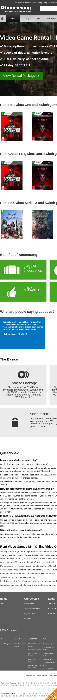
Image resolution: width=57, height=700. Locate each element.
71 (30, 685)
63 (11, 685)
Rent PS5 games (6, 644)
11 (34, 683)
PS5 (38, 19)
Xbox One (32, 639)
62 (9, 685)
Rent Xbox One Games (33, 660)
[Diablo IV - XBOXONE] (42, 126)
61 (7, 685)
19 (52, 683)
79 (49, 685)
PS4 (31, 558)
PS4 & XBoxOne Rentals (48, 648)
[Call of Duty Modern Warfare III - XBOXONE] (12, 126)
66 (18, 685)
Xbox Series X (40, 558)
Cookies (51, 613)
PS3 (12, 523)
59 (2, 685)
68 (23, 685)
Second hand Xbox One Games (35, 666)
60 (4, 685)
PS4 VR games (48, 669)
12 (36, 683)
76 (42, 685)
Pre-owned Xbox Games (34, 654)
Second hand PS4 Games (49, 664)
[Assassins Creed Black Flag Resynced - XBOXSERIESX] (12, 224)
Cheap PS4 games (49, 644)
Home (2, 603)
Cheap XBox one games (34, 645)
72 (32, 685)
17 (48, 683)
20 (55, 683)
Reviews (27, 618)
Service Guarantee (32, 608)
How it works (29, 603)
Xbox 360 (4, 523)
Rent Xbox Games (34, 650)
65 (16, 685)
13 (38, 683)
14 (41, 683)
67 (21, 685)
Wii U (17, 523)
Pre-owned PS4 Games (48, 654)
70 (28, 685)
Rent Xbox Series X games (20, 645)
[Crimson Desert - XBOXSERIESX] (42, 224)
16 (45, 683)
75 (39, 685)
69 (25, 685)
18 (50, 683)
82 (56, 685)
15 (43, 683)
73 (35, 685)
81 (53, 685)
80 (51, 685)
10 (32, 683)
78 (46, 685)
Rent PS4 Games (48, 659)
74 (37, 685)
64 (14, 685)
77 (44, 685)
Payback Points (31, 613)
